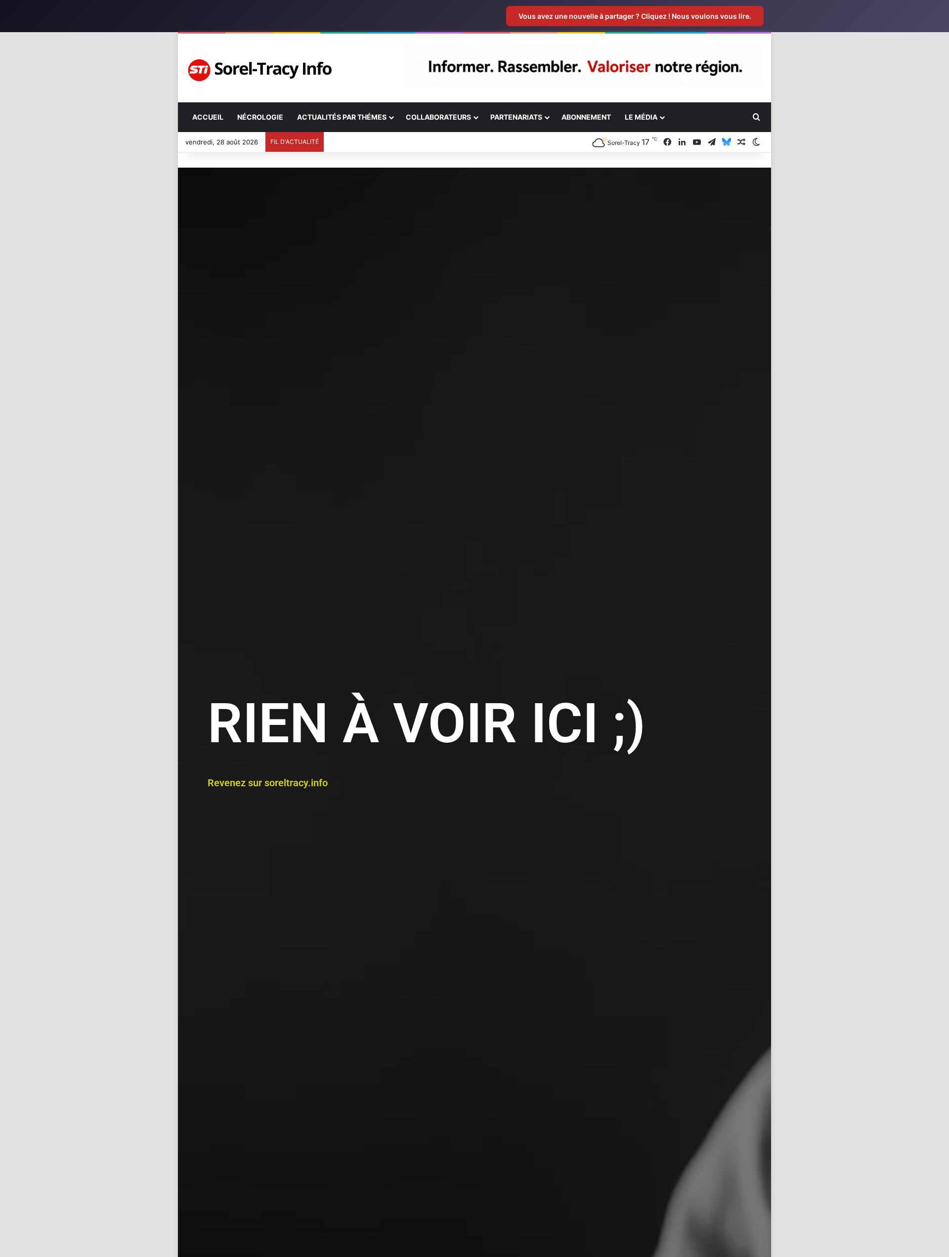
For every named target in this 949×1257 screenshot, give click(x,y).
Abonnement (586, 117)
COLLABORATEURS (438, 117)
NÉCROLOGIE (260, 117)
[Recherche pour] (756, 117)
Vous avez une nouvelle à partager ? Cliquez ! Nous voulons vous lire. (634, 16)
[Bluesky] (726, 142)
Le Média (641, 117)
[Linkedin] (682, 142)
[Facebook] (667, 142)
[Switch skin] (756, 142)
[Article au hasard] (741, 142)
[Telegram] (711, 142)
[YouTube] (697, 142)
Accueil (207, 117)
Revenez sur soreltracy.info (268, 783)
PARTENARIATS (516, 117)
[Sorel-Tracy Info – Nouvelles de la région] (259, 70)
